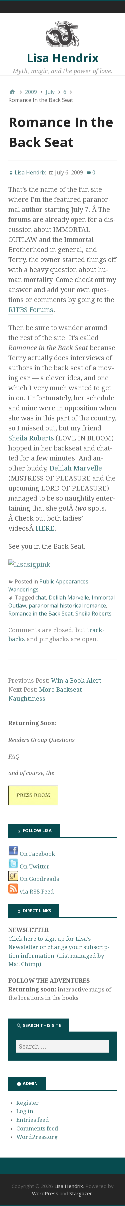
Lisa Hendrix (63, 57)
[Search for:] (62, 1046)
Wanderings (23, 589)
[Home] (12, 92)
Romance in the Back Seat (40, 613)
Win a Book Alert (76, 680)
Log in (24, 1111)
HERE (44, 528)
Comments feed (37, 1128)
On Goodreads (38, 879)
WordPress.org (37, 1136)
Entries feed (32, 1119)
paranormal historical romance (67, 605)
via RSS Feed (36, 891)
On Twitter (34, 866)
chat (40, 597)
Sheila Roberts (31, 438)
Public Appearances (63, 581)
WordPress (45, 1193)
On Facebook (36, 853)
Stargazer (80, 1193)
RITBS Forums (30, 310)
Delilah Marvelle (75, 468)
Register (27, 1102)
